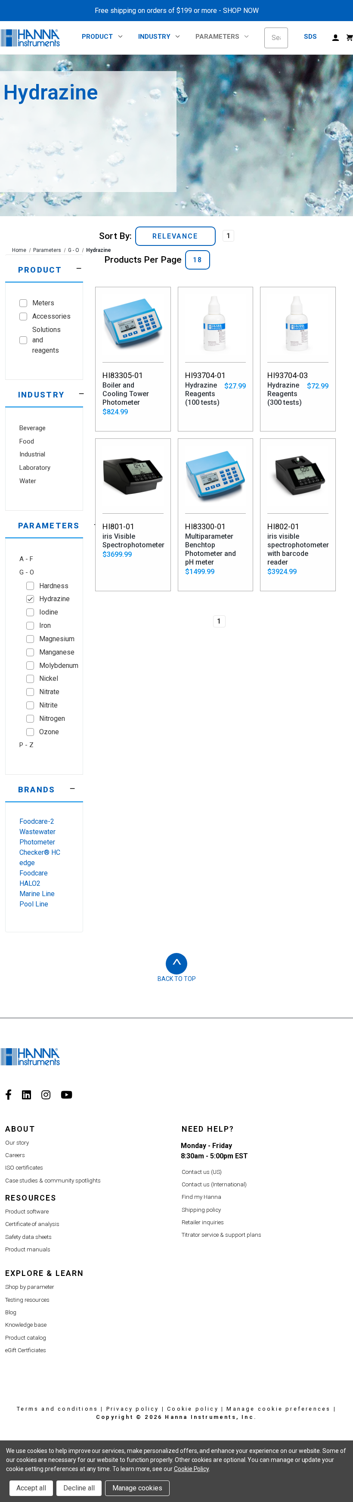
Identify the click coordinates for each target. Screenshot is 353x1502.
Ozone (49, 732)
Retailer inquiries (203, 1222)
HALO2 (29, 883)
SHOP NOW (241, 10)
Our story (17, 1142)
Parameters (217, 36)
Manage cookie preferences (278, 1409)
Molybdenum (54, 665)
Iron (45, 625)
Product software (27, 1211)
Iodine (48, 612)
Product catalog (25, 1337)
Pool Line (33, 904)
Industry (154, 36)
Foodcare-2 (36, 821)
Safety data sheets (28, 1237)
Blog (10, 1312)
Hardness (53, 586)
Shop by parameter (29, 1287)
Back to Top (177, 978)
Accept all (31, 1488)
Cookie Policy (191, 1468)
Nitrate (49, 692)
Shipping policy (201, 1210)
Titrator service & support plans (221, 1235)
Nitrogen (52, 718)
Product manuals (27, 1249)
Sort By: (115, 236)
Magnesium (54, 639)
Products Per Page (143, 259)
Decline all (79, 1488)
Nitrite (48, 705)
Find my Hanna (201, 1197)
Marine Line (37, 894)
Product (97, 36)
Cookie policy (193, 1409)
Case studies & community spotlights (53, 1180)
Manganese (54, 652)
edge (27, 863)
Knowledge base (25, 1325)
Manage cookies (137, 1488)
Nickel (48, 678)
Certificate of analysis (32, 1224)
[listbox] (175, 236)
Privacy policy (132, 1409)
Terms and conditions (57, 1409)
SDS (310, 36)
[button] (44, 268)
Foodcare (33, 873)
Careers (15, 1155)
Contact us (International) (214, 1184)
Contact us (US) (202, 1172)
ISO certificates (24, 1167)
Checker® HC (39, 852)
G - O (73, 250)
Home (19, 250)
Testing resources (27, 1300)
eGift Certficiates (25, 1350)
